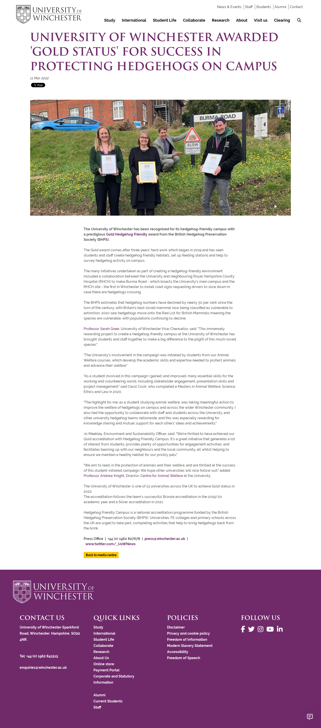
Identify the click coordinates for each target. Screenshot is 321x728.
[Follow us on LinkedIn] (281, 629)
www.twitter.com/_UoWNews (110, 544)
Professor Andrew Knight (104, 476)
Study (109, 20)
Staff (249, 7)
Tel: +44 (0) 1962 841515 (39, 656)
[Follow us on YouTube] (271, 629)
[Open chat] (310, 717)
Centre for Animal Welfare (161, 476)
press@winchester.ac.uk (165, 539)
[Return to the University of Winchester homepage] (160, 592)
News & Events (229, 7)
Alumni (280, 7)
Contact (296, 7)
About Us (101, 658)
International (134, 20)
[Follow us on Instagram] (262, 629)
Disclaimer (176, 627)
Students (263, 7)
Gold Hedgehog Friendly (126, 234)
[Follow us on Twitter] (252, 629)
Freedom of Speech (183, 658)
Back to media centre (101, 555)
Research (221, 20)
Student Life (164, 20)
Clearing (282, 20)
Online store (103, 664)
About (241, 20)
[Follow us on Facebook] (244, 629)
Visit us (261, 20)
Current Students (108, 701)
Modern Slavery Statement (189, 646)
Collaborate (194, 20)
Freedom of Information (187, 639)
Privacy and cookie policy (188, 633)
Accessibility (177, 652)
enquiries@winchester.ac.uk (43, 667)
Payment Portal (106, 670)
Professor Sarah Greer (101, 329)
